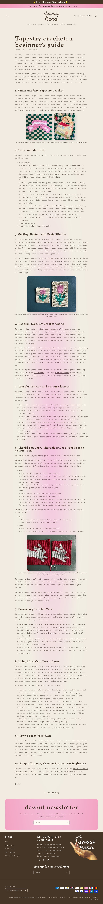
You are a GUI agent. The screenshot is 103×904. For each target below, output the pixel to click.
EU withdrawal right (12, 856)
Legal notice (94, 899)
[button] (7, 16)
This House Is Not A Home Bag (79, 142)
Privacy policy (52, 897)
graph (39, 314)
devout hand (18, 897)
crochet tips (9, 845)
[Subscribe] (67, 822)
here (79, 466)
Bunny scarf (63, 142)
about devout (9, 848)
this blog (78, 82)
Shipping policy (78, 897)
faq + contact (10, 852)
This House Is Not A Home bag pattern (49, 707)
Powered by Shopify (29, 897)
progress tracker (62, 372)
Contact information (91, 897)
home (6, 841)
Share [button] (19, 784)
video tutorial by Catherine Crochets (52, 639)
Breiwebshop (24, 220)
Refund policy (41, 897)
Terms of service (65, 897)
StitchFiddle (39, 372)
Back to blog (53, 793)
